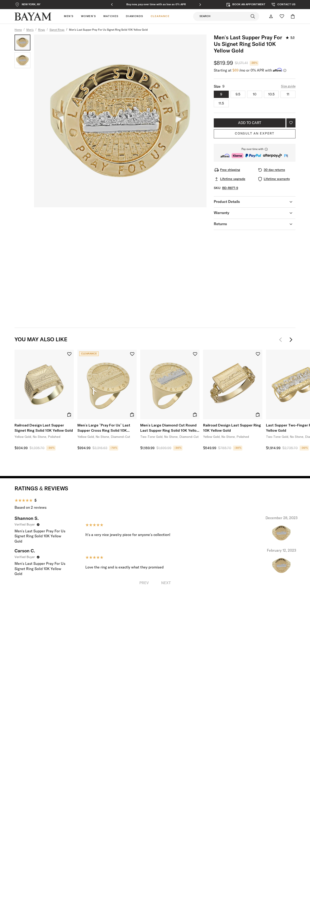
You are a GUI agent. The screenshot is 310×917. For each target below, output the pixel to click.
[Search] (253, 16)
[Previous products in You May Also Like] (281, 339)
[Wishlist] (282, 16)
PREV (144, 583)
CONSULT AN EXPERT (254, 133)
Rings (41, 30)
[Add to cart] (69, 414)
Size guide (288, 86)
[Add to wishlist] (290, 122)
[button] (254, 153)
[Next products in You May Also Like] (290, 339)
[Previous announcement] (112, 4)
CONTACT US (286, 4)
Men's (30, 30)
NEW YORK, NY (31, 4)
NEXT (166, 583)
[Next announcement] (200, 4)
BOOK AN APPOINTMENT (249, 4)
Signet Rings (56, 30)
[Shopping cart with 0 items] (292, 16)
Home (18, 30)
